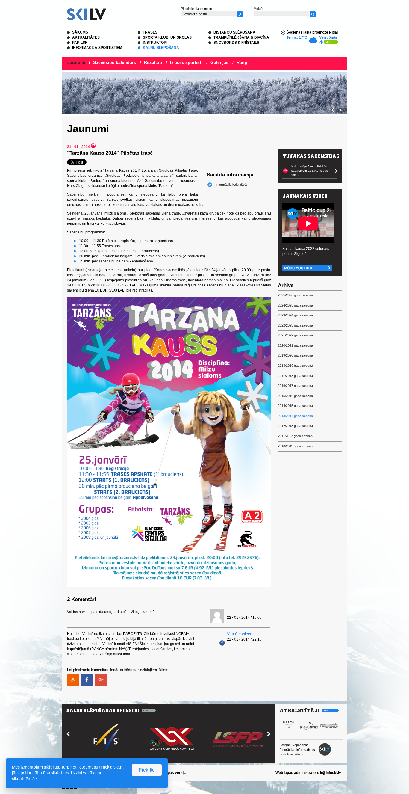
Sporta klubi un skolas (167, 37)
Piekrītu (147, 769)
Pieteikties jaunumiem (196, 8)
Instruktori (155, 42)
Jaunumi (76, 62)
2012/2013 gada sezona (295, 426)
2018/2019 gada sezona (295, 365)
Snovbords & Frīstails (236, 42)
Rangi (243, 62)
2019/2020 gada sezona (295, 355)
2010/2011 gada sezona (295, 446)
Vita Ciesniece (239, 634)
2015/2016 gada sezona (295, 396)
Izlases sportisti (186, 62)
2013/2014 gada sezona (295, 416)
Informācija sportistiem (97, 48)
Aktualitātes (86, 37)
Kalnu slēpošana (161, 48)
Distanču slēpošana (234, 32)
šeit (35, 778)
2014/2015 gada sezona (295, 405)
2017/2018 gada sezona (295, 376)
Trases (150, 32)
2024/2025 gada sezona (295, 305)
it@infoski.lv (330, 773)
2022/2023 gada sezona (295, 325)
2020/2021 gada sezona (295, 345)
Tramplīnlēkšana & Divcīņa (241, 37)
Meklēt (258, 8)
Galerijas (219, 62)
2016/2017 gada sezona (295, 385)
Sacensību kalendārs (114, 62)
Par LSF (79, 42)
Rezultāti (153, 62)
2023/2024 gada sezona (295, 315)
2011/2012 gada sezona (295, 436)
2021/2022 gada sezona (295, 335)
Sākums (80, 32)
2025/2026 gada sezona (295, 295)
